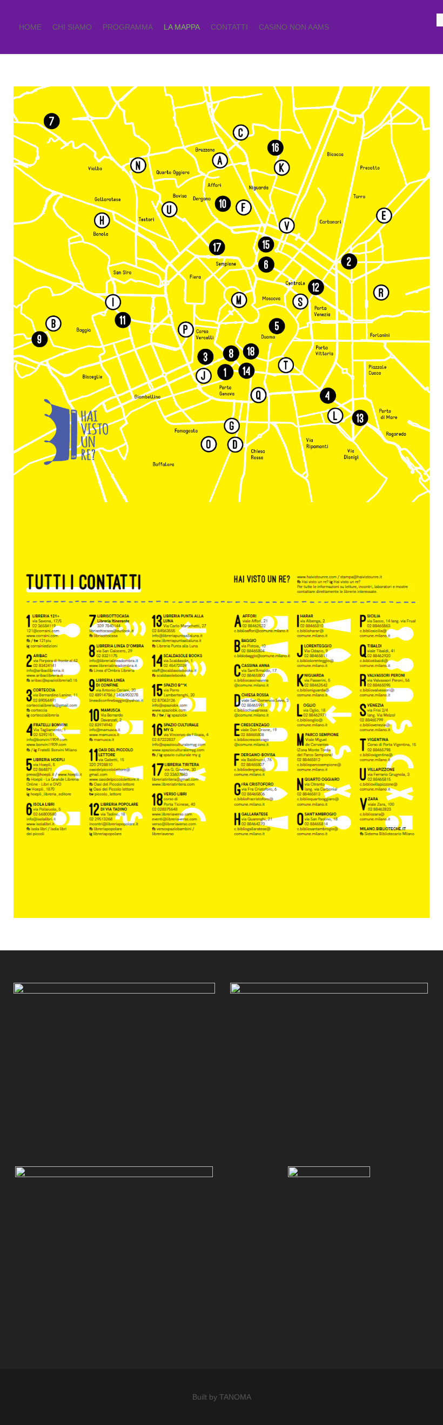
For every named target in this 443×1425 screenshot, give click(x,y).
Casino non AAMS (294, 27)
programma (128, 27)
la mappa (182, 27)
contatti (229, 27)
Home (30, 27)
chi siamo (72, 27)
